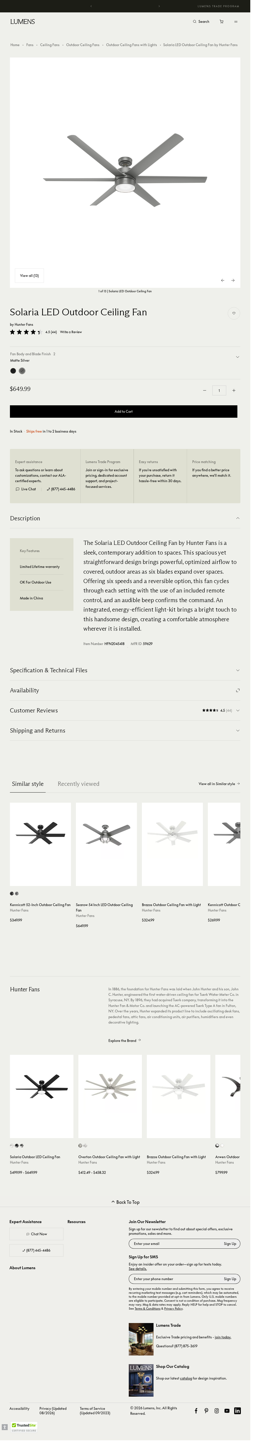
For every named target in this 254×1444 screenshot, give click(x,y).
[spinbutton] (219, 390)
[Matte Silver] (22, 371)
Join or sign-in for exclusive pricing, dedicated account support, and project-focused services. (107, 478)
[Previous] (91, 6)
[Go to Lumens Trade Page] (141, 1339)
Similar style (28, 783)
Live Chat (28, 489)
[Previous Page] (223, 280)
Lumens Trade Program (218, 6)
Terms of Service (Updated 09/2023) (95, 1410)
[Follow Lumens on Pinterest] (206, 1411)
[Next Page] (232, 280)
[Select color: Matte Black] (12, 893)
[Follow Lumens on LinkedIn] (237, 1411)
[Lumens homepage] (22, 22)
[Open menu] (235, 21)
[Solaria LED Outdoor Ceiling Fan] (125, 173)
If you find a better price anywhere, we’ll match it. (211, 472)
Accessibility (19, 1408)
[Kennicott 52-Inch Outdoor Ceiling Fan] (40, 833)
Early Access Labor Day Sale (126, 6)
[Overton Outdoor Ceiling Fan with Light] (110, 1086)
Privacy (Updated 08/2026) (52, 1410)
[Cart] (221, 23)
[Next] (159, 6)
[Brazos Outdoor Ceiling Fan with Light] (172, 833)
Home (15, 45)
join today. (223, 1337)
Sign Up (230, 1243)
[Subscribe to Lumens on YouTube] (227, 1411)
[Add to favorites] (233, 313)
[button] (26, 331)
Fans (29, 45)
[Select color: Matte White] (85, 1146)
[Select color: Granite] (217, 1146)
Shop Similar (42, 881)
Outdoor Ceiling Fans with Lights (131, 45)
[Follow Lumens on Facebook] (196, 1411)
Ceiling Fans (50, 45)
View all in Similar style (217, 784)
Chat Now (39, 1234)
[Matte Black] (13, 371)
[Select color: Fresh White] (12, 1146)
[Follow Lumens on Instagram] (217, 1411)
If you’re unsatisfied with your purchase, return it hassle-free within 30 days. (160, 475)
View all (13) (29, 275)
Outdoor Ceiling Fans (82, 45)
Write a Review (71, 332)
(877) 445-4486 (63, 489)
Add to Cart (124, 411)
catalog (186, 1378)
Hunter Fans (24, 324)
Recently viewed (78, 783)
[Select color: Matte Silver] (17, 893)
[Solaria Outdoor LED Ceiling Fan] (41, 1086)
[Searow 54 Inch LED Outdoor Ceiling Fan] (106, 833)
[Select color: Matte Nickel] (80, 1146)
